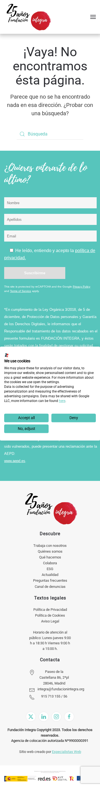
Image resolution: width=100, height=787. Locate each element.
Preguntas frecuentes (50, 580)
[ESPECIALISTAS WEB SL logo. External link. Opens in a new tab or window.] (6, 355)
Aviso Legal (50, 621)
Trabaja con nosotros (50, 546)
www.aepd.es (14, 461)
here (62, 401)
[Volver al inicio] (28, 17)
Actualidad (50, 575)
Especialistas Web (66, 752)
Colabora (50, 563)
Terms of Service (20, 291)
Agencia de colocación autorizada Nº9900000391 (49, 741)
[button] (93, 17)
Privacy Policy (81, 286)
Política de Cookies (50, 615)
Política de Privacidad (50, 609)
